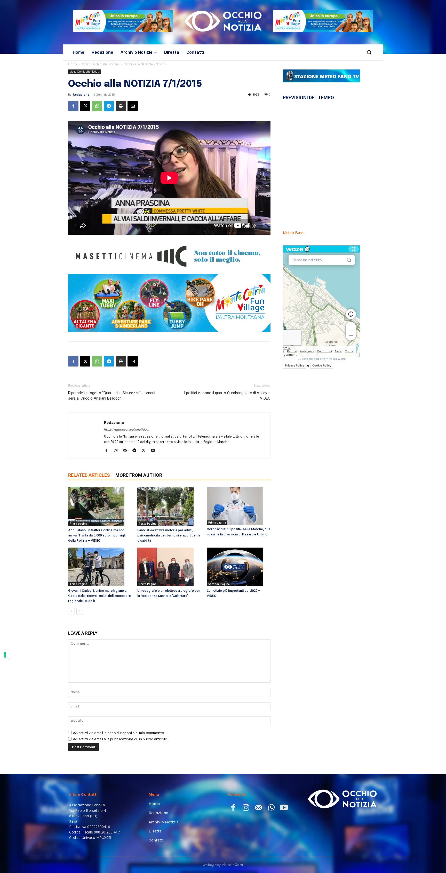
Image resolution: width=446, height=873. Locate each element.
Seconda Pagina (219, 584)
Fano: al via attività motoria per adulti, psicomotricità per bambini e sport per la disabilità (168, 535)
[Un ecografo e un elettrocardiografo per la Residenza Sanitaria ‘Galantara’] (169, 567)
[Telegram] (109, 106)
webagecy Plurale (223, 864)
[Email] (133, 106)
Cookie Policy (321, 365)
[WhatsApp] (97, 106)
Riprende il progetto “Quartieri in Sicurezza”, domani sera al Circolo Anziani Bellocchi (111, 396)
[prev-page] (71, 611)
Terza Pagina (147, 523)
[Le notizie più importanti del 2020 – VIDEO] (238, 567)
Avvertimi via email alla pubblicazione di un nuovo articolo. (120, 739)
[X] (85, 106)
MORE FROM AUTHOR (138, 475)
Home (72, 64)
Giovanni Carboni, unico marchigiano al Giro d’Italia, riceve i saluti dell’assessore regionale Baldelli (99, 596)
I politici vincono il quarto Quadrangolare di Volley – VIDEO (227, 396)
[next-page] (79, 611)
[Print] (121, 106)
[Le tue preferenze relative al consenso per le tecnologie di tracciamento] (5, 655)
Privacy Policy (294, 365)
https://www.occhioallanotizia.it (126, 429)
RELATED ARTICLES (89, 475)
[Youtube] (154, 451)
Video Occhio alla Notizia (100, 64)
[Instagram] (117, 451)
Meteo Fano (293, 232)
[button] (369, 52)
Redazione (81, 94)
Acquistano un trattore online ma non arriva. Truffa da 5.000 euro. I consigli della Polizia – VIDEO (96, 535)
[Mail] (127, 451)
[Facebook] (73, 106)
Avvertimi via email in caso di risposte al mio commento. (119, 733)
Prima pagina (78, 523)
